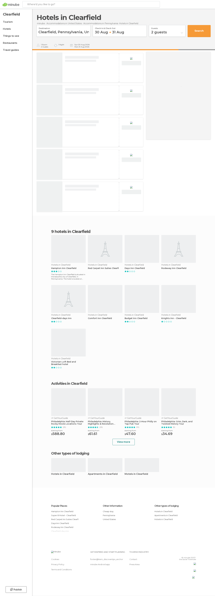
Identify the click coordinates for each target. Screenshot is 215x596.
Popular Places (59, 505)
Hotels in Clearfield (62, 474)
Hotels (7, 29)
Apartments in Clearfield (103, 474)
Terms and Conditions (61, 569)
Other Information (112, 505)
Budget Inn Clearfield (136, 318)
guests (154, 27)
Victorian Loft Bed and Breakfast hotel (63, 363)
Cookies (55, 559)
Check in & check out (105, 27)
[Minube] (10, 4)
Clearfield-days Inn (61, 318)
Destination (44, 27)
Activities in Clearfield (69, 383)
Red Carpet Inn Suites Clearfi (103, 268)
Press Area (134, 564)
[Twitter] (184, 553)
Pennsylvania (109, 515)
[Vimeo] (189, 553)
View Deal (131, 63)
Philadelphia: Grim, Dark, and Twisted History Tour (176, 422)
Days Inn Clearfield (135, 268)
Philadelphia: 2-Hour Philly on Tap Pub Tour (141, 422)
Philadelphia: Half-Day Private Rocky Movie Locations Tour (67, 422)
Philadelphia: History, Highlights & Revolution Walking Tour (100, 422)
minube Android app (100, 564)
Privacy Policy (57, 564)
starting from (57, 430)
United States (109, 519)
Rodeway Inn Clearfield (173, 268)
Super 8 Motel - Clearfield (63, 515)
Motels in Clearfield (136, 474)
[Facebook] (179, 553)
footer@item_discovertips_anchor (106, 559)
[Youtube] (194, 553)
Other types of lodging (166, 505)
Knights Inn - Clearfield (173, 318)
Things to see (11, 36)
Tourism (8, 21)
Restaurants (10, 43)
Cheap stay (108, 511)
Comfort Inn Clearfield (100, 318)
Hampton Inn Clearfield (63, 268)
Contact (133, 559)
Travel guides (11, 50)
